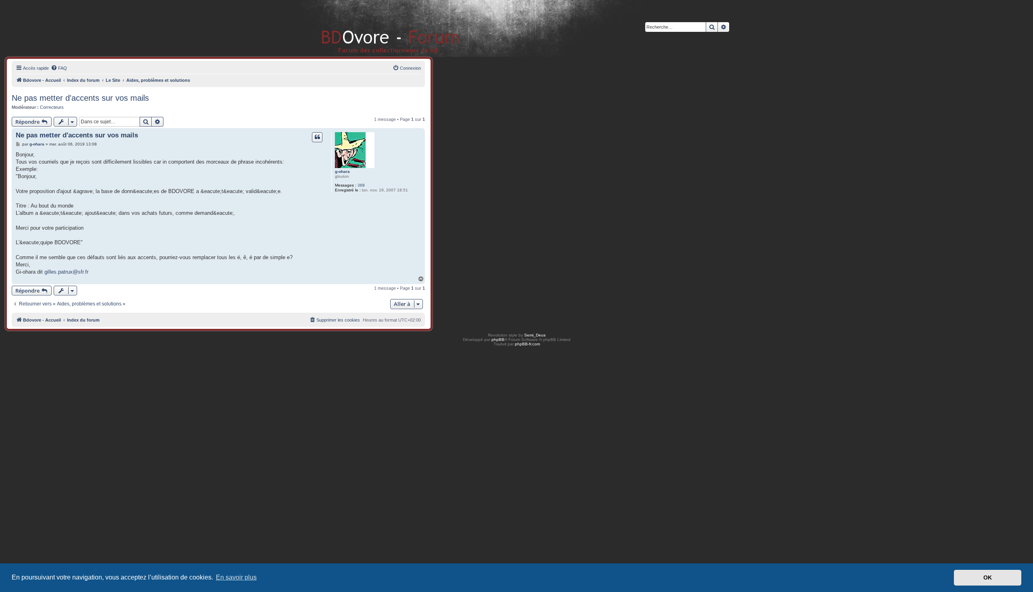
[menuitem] (59, 68)
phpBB (497, 339)
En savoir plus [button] (236, 577)
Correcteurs (52, 107)
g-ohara (342, 171)
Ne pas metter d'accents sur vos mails (80, 97)
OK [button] (987, 577)
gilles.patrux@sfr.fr (66, 272)
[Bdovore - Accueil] (378, 28)
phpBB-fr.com (527, 344)
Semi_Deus (535, 335)
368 (361, 185)
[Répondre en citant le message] (317, 137)
